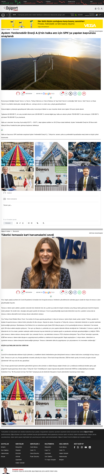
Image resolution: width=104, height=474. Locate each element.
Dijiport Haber (5, 29)
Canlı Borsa (33, 447)
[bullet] (31, 223)
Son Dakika (4, 450)
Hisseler (18, 450)
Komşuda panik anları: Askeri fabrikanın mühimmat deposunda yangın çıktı (41, 15)
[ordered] (28, 223)
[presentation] (7, 14)
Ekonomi (16, 29)
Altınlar (18, 456)
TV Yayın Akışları (50, 459)
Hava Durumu (34, 453)
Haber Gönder (20, 463)
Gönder (8, 223)
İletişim (3, 447)
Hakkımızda (4, 453)
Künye (3, 456)
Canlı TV (33, 450)
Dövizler (18, 453)
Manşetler (19, 447)
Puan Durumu (34, 456)
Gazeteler (19, 459)
